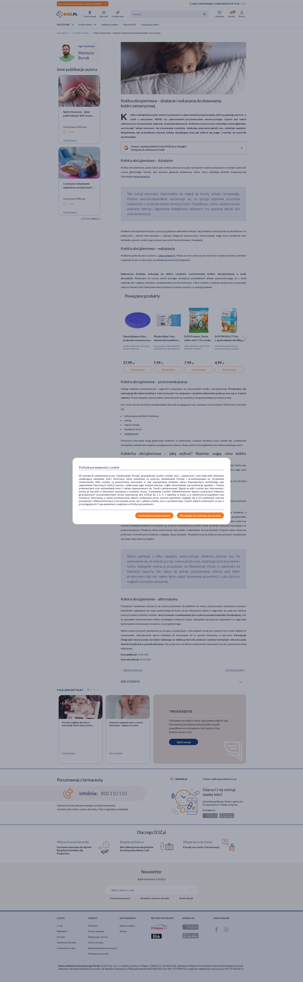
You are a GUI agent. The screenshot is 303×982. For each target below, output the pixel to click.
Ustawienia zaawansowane (154, 515)
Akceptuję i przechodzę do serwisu (200, 515)
